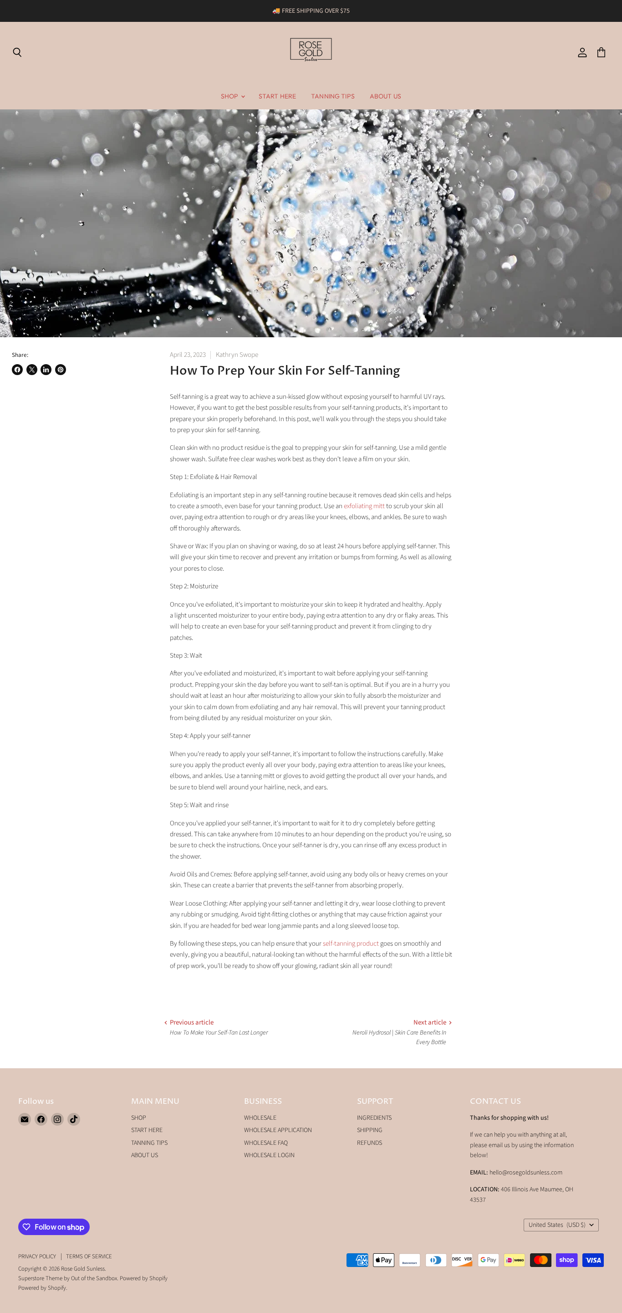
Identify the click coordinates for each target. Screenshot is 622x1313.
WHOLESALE (260, 1117)
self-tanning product (351, 943)
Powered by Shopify (144, 1278)
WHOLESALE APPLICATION (278, 1130)
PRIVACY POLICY (37, 1256)
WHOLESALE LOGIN (269, 1155)
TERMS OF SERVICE (89, 1256)
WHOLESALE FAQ (266, 1143)
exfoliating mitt (364, 506)
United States (557, 1225)
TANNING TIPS (333, 96)
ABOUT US (385, 96)
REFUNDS (369, 1143)
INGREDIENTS (374, 1117)
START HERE (277, 96)
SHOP (230, 96)
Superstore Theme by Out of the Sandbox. (68, 1278)
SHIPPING (369, 1130)
